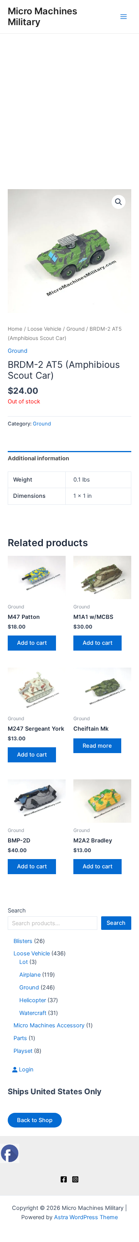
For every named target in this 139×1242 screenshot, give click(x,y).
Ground (75, 329)
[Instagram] (75, 1179)
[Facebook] (63, 1179)
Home (15, 329)
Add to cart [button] (32, 642)
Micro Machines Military (42, 16)
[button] (118, 202)
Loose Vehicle (44, 329)
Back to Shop (35, 1120)
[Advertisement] (69, 107)
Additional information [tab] (38, 458)
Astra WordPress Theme (86, 1217)
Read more (97, 745)
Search (17, 910)
